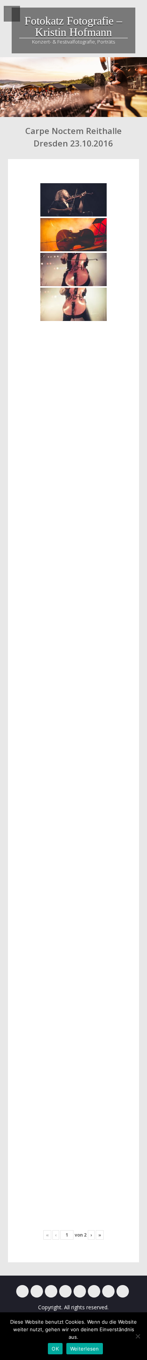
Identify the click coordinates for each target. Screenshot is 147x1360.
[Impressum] (108, 1291)
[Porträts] (80, 1291)
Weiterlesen (84, 1349)
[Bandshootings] (65, 1291)
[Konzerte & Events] (22, 1291)
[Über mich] (94, 1291)
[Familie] (51, 1291)
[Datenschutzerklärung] (122, 1291)
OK (55, 1349)
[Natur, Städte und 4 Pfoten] (37, 1291)
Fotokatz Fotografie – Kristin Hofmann (73, 26)
